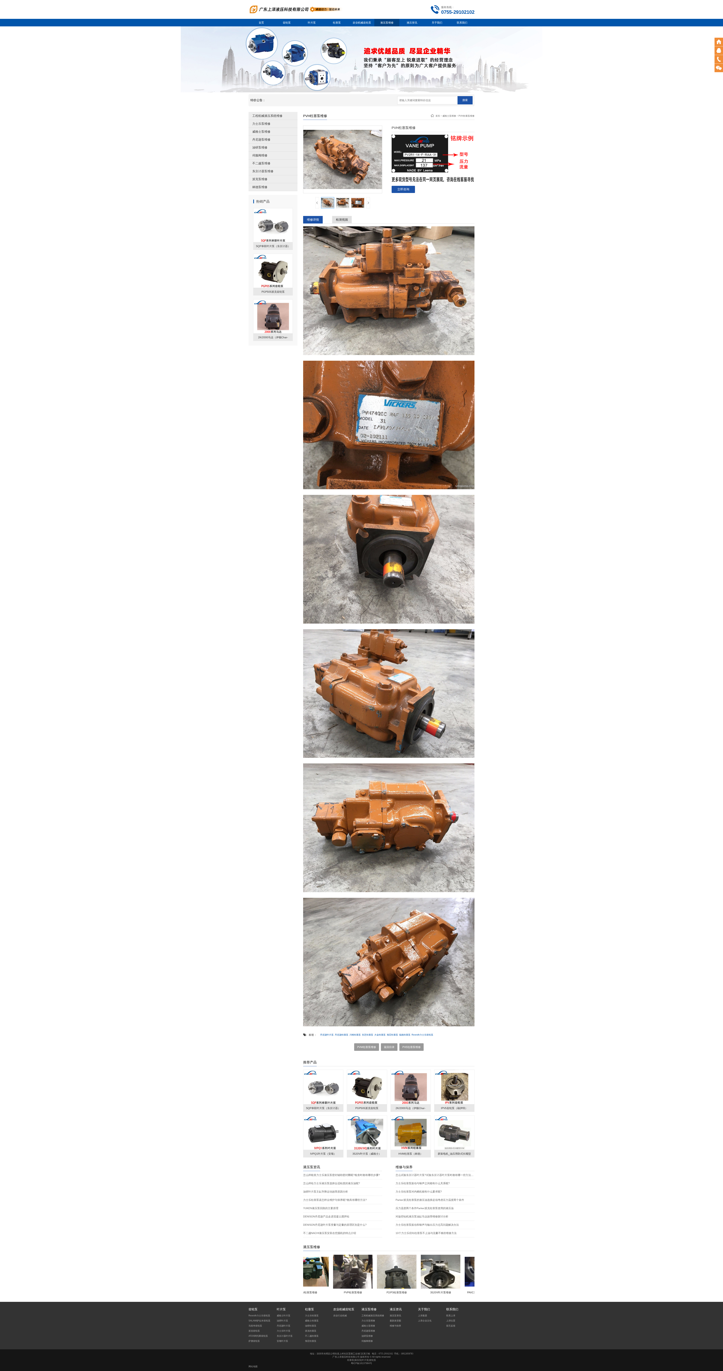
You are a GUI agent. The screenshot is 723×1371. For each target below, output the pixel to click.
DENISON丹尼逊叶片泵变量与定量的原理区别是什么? (335, 1224)
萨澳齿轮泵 (254, 1341)
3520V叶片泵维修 (384, 1292)
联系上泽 (450, 1315)
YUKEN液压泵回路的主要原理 (320, 1208)
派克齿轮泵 (254, 1331)
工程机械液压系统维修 (267, 115)
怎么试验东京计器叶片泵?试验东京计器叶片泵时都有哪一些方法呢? (435, 1175)
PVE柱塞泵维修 (411, 1047)
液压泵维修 (387, 22)
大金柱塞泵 (380, 1034)
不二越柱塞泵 (312, 1336)
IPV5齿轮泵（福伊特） (454, 1108)
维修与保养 (395, 1325)
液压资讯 (412, 22)
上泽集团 (422, 1315)
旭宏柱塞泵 (392, 1034)
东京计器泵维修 (262, 171)
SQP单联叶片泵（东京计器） (273, 246)
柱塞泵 (337, 22)
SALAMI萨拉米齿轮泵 (259, 1320)
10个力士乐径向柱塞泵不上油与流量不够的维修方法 (426, 1233)
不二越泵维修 (261, 163)
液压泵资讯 (395, 1315)
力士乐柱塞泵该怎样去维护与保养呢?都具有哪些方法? (335, 1199)
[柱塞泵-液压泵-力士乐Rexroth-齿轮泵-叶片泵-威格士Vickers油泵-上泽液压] (296, 9)
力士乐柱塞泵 (312, 1315)
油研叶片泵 (282, 1320)
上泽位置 (450, 1320)
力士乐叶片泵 (283, 1331)
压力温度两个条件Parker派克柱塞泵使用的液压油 (425, 1208)
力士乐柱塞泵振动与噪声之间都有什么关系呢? (423, 1183)
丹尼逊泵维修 (261, 139)
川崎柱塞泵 (355, 1034)
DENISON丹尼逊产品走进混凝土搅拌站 (326, 1216)
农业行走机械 (340, 1315)
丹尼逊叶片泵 (327, 1034)
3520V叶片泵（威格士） (366, 1153)
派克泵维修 (259, 179)
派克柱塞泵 (310, 1331)
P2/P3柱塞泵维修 (340, 1292)
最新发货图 (395, 1320)
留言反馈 (450, 1325)
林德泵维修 (259, 187)
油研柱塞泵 (310, 1325)
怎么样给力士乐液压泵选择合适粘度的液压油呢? (331, 1183)
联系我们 (462, 22)
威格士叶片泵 (283, 1315)
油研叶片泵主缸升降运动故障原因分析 (325, 1191)
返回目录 (389, 1047)
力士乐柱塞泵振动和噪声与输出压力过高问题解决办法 (427, 1224)
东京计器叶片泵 (285, 1336)
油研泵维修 (259, 147)
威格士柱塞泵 (312, 1320)
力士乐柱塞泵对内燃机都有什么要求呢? (419, 1191)
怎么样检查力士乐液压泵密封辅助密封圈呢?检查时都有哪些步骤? (341, 1175)
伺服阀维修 (259, 155)
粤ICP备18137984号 (361, 1363)
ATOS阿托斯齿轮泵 (258, 1336)
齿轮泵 (287, 22)
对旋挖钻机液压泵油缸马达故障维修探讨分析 (422, 1216)
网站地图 (253, 1366)
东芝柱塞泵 (367, 1034)
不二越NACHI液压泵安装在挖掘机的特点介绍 (329, 1233)
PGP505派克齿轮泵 (273, 291)
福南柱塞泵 (404, 1034)
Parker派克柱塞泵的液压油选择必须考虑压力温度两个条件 (430, 1199)
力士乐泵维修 (261, 123)
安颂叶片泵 (282, 1341)
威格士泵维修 (261, 131)
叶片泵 (312, 22)
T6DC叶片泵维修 (472, 1292)
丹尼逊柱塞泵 (341, 1034)
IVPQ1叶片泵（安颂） (323, 1153)
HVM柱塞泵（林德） (410, 1153)
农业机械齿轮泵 (362, 22)
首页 (261, 22)
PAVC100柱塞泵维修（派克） (428, 1292)
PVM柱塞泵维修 (366, 1047)
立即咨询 (403, 189)
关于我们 (437, 22)
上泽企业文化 (425, 1320)
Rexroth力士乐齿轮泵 (422, 1034)
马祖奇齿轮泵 (255, 1325)
